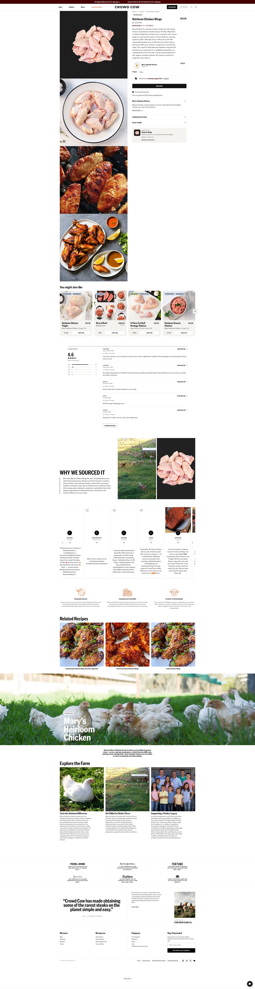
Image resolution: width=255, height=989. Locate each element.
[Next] (195, 311)
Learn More (135, 907)
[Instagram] (187, 961)
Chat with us (127, 978)
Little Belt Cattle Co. (183, 922)
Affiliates (134, 939)
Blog (61, 937)
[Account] (191, 7)
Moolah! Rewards (101, 941)
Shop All (134, 11)
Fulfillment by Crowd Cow (140, 946)
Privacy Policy (146, 960)
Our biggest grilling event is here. (104, 2)
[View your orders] (195, 7)
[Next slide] (192, 542)
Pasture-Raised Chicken (152, 11)
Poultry (141, 11)
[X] (190, 961)
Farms (62, 944)
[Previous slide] (62, 542)
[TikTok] (183, 961)
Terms (138, 960)
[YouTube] (194, 961)
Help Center (99, 937)
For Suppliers (136, 937)
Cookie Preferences (173, 960)
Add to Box (159, 86)
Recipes (62, 941)
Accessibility (99, 944)
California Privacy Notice (159, 960)
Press (133, 941)
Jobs (133, 944)
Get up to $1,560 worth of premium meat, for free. (144, 2)
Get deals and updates (181, 950)
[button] (185, 101)
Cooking (62, 939)
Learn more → (137, 110)
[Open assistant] (250, 984)
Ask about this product (142, 92)
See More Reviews (110, 426)
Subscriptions (100, 939)
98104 (166, 79)
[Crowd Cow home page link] (127, 7)
